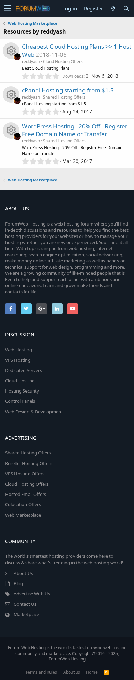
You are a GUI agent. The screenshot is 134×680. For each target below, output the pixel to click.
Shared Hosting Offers (64, 97)
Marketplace (26, 614)
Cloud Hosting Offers (63, 61)
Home (92, 672)
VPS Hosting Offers (24, 474)
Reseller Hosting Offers (28, 463)
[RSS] (106, 672)
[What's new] (113, 8)
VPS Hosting (18, 360)
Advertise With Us (32, 594)
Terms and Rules (41, 672)
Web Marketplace (23, 515)
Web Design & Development (34, 412)
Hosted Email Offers (25, 494)
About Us (23, 573)
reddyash (31, 61)
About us (71, 672)
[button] (7, 8)
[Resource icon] (11, 50)
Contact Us (25, 604)
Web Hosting (18, 350)
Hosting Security (22, 391)
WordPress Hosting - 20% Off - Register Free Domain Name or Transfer (74, 130)
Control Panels (20, 401)
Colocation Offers (23, 504)
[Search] (126, 8)
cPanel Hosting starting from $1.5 (68, 90)
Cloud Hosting (20, 380)
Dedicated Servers (23, 370)
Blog (18, 583)
